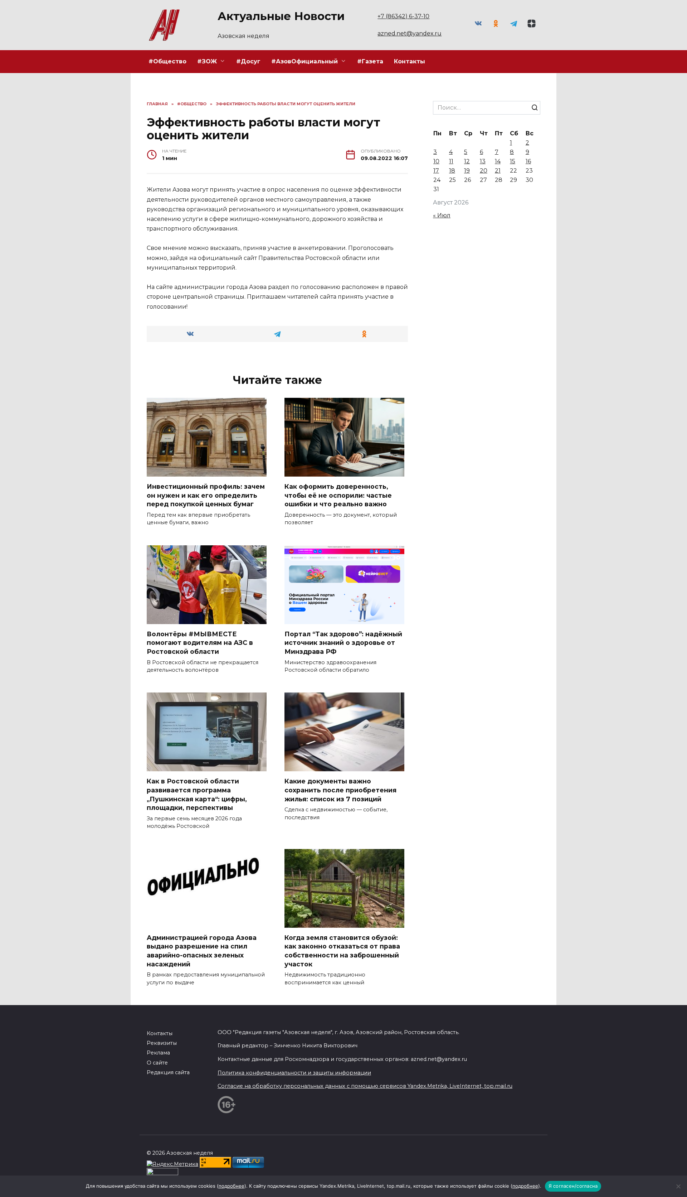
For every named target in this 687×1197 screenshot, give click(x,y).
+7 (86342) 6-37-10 (403, 16)
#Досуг (248, 61)
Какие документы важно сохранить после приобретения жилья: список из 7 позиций (340, 789)
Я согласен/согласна (573, 1186)
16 (528, 161)
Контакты (409, 61)
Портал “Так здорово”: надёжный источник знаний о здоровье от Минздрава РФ (343, 642)
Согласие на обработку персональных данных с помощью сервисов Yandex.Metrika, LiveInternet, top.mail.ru (365, 1086)
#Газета (370, 61)
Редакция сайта (168, 1072)
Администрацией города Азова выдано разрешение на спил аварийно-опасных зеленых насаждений (202, 951)
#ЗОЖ (207, 61)
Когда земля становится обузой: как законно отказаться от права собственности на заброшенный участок (342, 951)
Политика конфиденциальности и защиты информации (294, 1073)
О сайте (157, 1063)
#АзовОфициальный (304, 61)
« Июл (441, 215)
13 (483, 161)
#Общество (167, 61)
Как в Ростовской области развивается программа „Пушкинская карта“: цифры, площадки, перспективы (197, 794)
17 (436, 170)
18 (452, 170)
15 (512, 161)
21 (498, 170)
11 (451, 161)
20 (483, 170)
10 (436, 161)
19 (467, 170)
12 (467, 161)
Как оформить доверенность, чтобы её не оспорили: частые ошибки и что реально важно (338, 495)
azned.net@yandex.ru (409, 33)
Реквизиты (162, 1043)
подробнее (231, 1186)
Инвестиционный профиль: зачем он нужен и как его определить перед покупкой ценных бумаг (206, 495)
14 (498, 161)
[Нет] (678, 1186)
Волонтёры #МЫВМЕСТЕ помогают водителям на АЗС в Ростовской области (200, 642)
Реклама (158, 1052)
